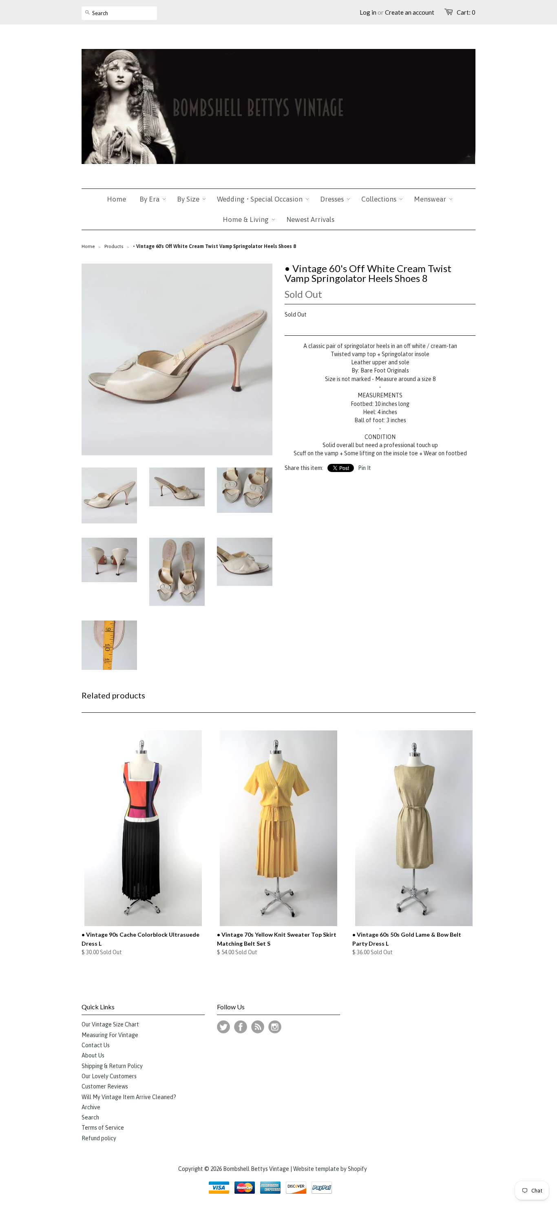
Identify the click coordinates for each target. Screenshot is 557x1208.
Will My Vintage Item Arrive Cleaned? (129, 1097)
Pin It (364, 468)
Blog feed (257, 1026)
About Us (93, 1055)
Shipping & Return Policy (112, 1066)
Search (90, 1117)
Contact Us (96, 1045)
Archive (91, 1107)
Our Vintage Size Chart (110, 1024)
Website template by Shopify (330, 1169)
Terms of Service (103, 1127)
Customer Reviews (105, 1086)
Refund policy (99, 1138)
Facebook (240, 1026)
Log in (368, 12)
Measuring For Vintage (110, 1035)
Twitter (223, 1026)
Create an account (409, 12)
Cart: (466, 12)
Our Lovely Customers (109, 1076)
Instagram (274, 1026)
